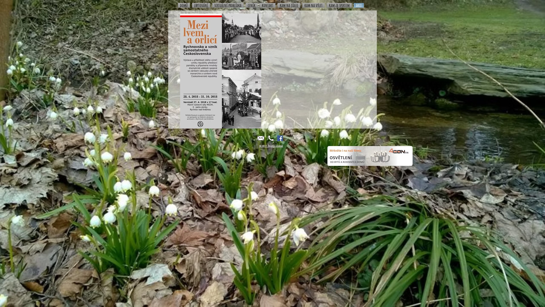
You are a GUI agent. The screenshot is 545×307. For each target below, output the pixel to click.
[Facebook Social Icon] (280, 138)
